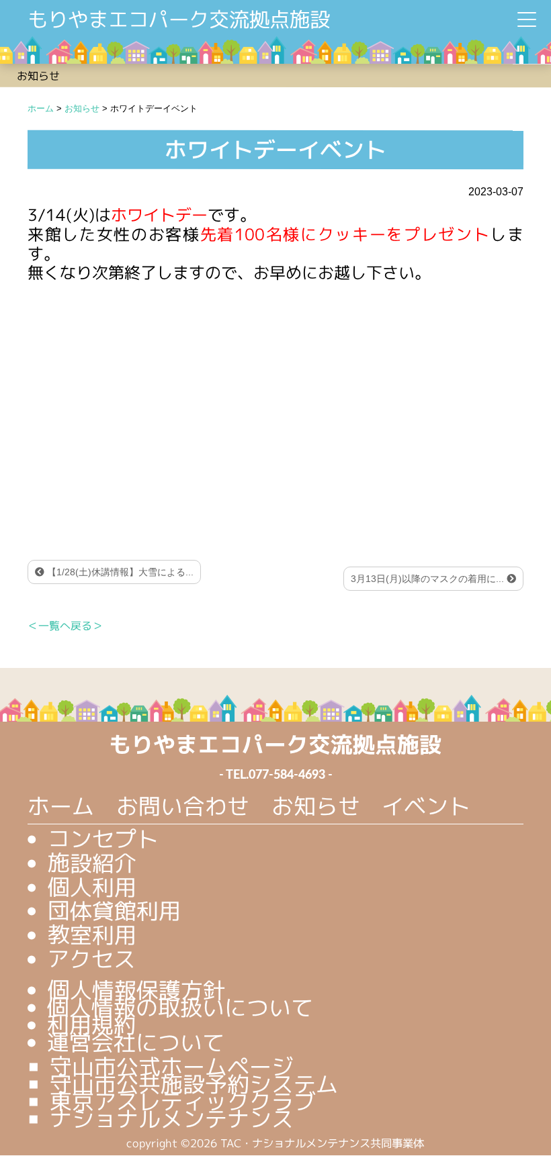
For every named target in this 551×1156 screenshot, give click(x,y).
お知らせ (315, 806)
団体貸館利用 (114, 911)
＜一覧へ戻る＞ (65, 625)
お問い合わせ (182, 806)
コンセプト (103, 839)
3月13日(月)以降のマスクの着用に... (429, 578)
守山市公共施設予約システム (194, 1083)
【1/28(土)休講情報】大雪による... (119, 572)
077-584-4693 (287, 775)
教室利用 (91, 935)
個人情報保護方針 (135, 989)
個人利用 (92, 886)
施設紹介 (92, 862)
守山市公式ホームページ (172, 1066)
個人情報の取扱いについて (180, 1007)
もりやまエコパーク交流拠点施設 (179, 19)
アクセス (91, 959)
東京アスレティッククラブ (183, 1101)
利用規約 (91, 1024)
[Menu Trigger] (527, 19)
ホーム (61, 806)
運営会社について (135, 1041)
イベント (426, 806)
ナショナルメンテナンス (172, 1118)
